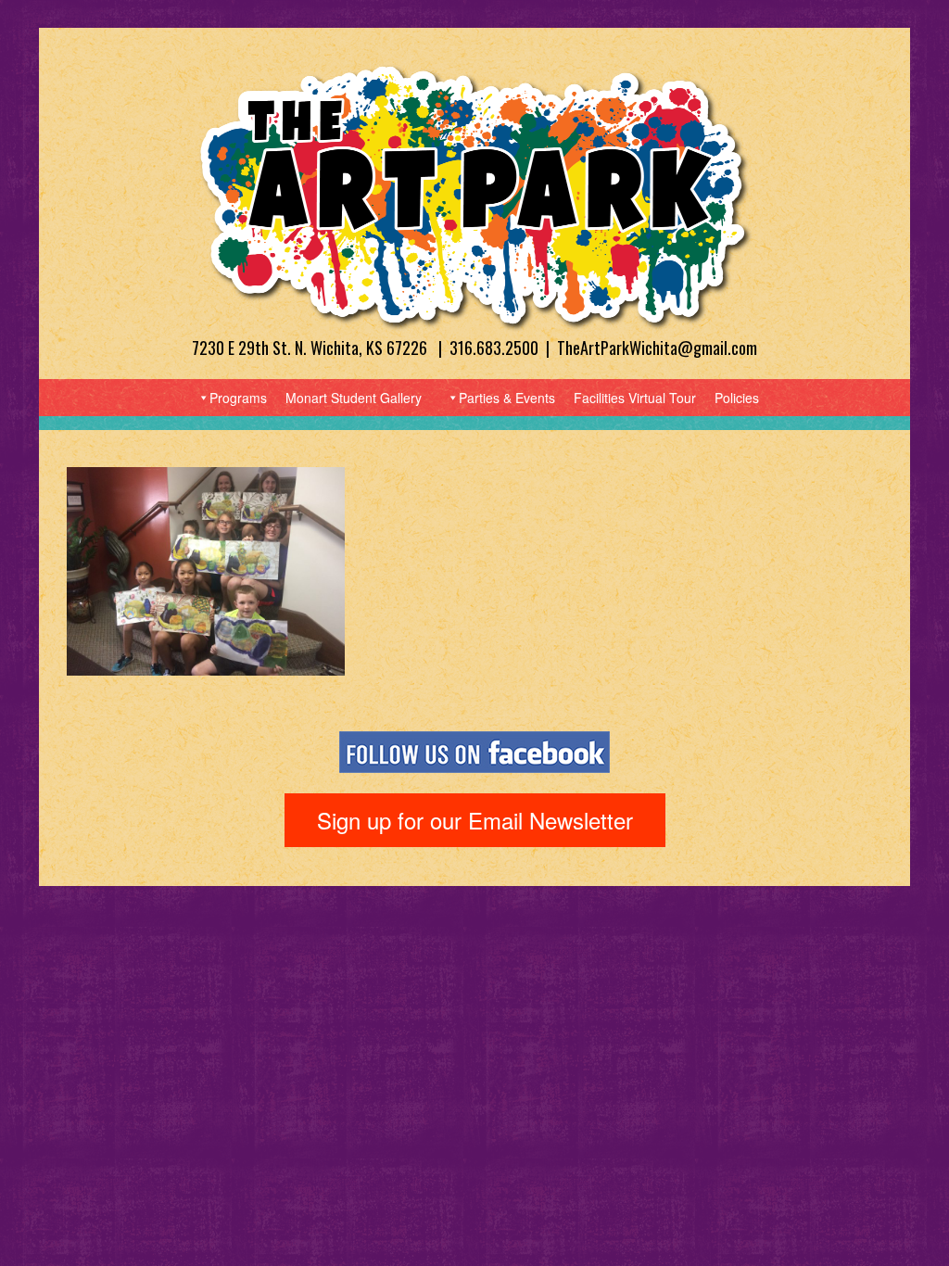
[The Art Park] (474, 196)
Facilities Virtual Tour (635, 397)
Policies (737, 397)
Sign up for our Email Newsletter (475, 820)
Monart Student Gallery (353, 397)
